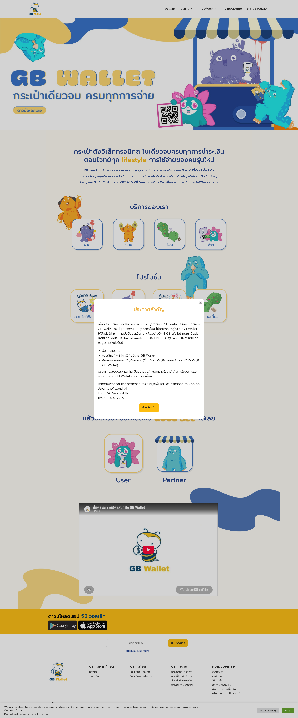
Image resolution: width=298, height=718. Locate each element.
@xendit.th (120, 393)
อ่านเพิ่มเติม (149, 408)
